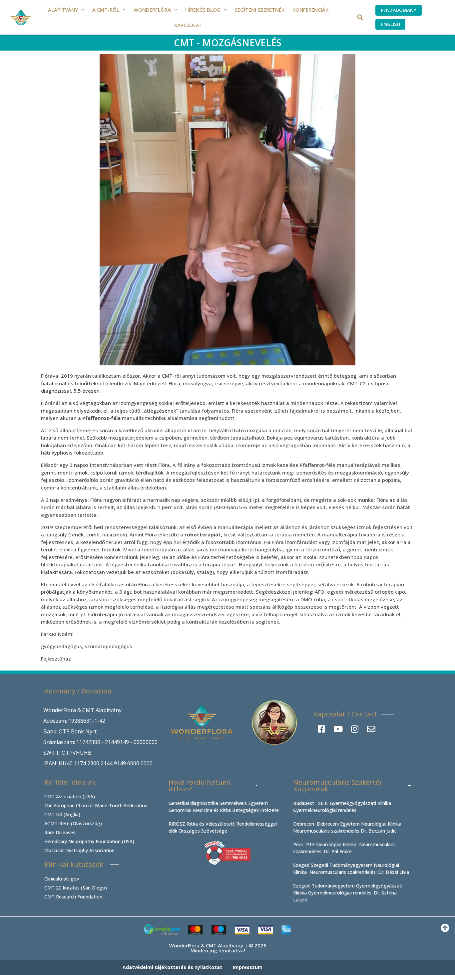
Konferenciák (310, 9)
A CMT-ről (105, 9)
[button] (360, 17)
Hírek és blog (203, 9)
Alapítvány (63, 9)
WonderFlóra (152, 9)
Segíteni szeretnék (259, 9)
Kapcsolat (188, 25)
